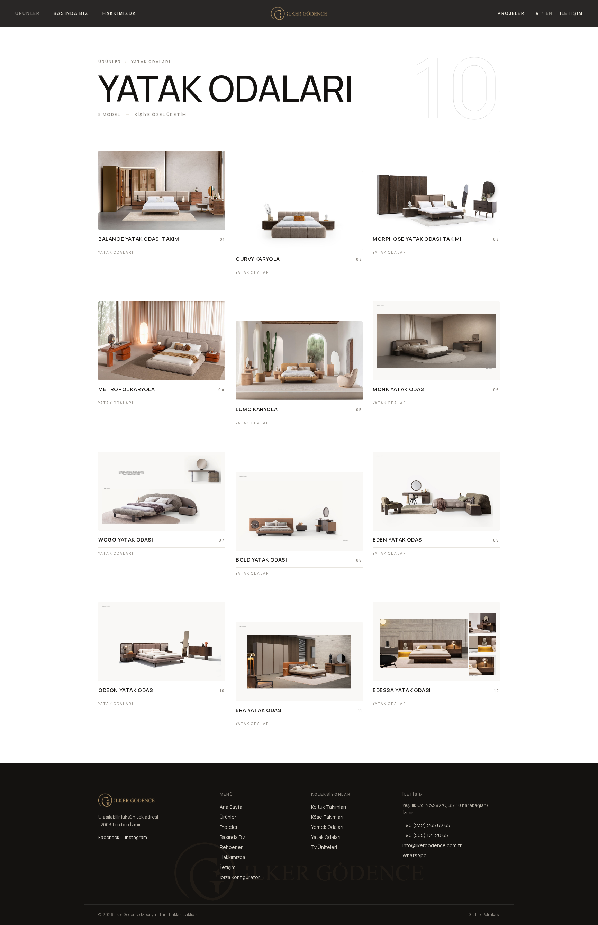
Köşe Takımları (327, 817)
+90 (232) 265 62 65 (426, 825)
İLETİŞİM (571, 13)
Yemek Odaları (327, 827)
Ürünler (109, 61)
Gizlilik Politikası (484, 914)
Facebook (108, 837)
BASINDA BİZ (71, 13)
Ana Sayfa (231, 807)
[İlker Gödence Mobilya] (299, 13)
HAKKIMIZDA (119, 13)
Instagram (136, 837)
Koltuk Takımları (328, 807)
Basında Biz (232, 837)
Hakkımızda (232, 857)
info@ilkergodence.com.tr (432, 845)
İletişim (228, 867)
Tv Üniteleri (324, 847)
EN (549, 13)
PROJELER (511, 13)
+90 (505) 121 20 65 (425, 835)
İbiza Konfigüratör (240, 877)
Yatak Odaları (326, 837)
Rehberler (231, 847)
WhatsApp (414, 855)
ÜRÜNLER (27, 13)
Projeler (229, 827)
